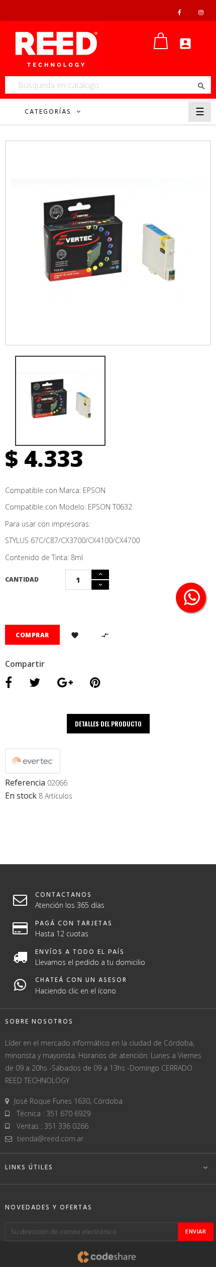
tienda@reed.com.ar (50, 1138)
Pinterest (95, 683)
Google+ (65, 683)
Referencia (25, 783)
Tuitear (34, 683)
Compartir (8, 683)
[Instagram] (200, 12)
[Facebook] (179, 12)
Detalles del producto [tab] (108, 723)
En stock (21, 796)
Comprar (32, 635)
